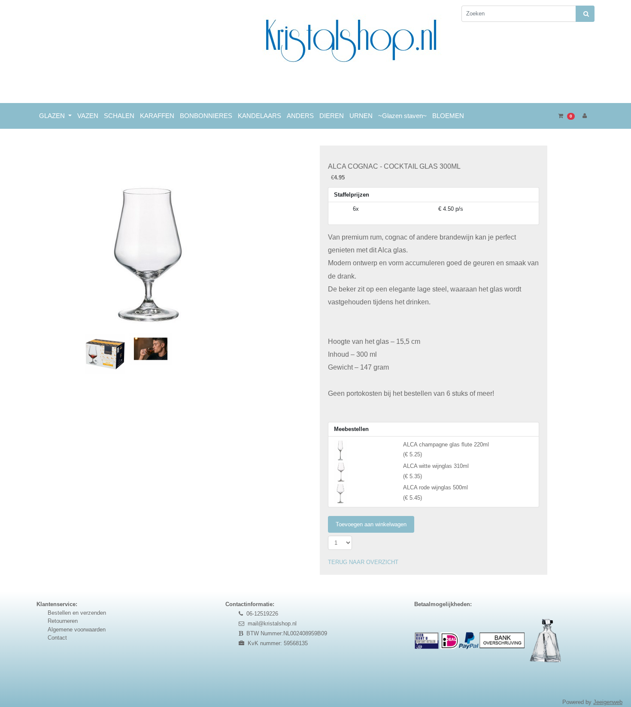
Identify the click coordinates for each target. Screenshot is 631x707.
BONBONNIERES (206, 115)
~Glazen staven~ (402, 115)
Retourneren (63, 621)
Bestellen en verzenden (77, 613)
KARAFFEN (157, 115)
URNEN (361, 115)
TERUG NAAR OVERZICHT (363, 562)
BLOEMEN (448, 115)
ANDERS (300, 115)
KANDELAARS (259, 115)
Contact (57, 637)
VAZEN (87, 115)
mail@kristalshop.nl (272, 623)
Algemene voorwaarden (77, 629)
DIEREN (331, 115)
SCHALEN (119, 115)
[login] (584, 116)
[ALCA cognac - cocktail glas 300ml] (147, 237)
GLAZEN (53, 115)
